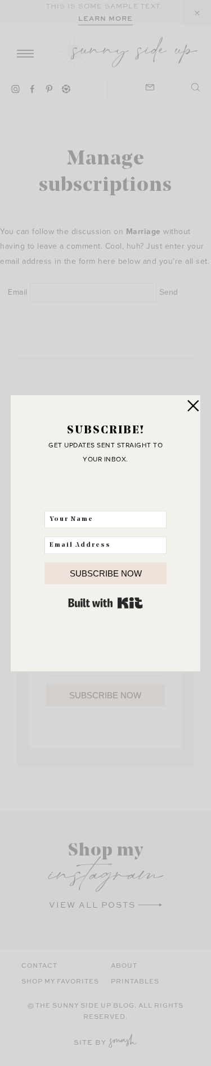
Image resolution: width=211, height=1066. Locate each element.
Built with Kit (105, 603)
